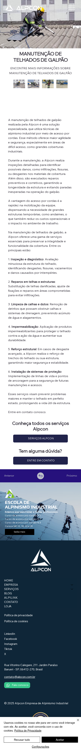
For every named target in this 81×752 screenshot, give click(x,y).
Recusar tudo (22, 740)
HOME (8, 580)
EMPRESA (11, 584)
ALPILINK (11, 597)
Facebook (10, 639)
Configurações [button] (40, 746)
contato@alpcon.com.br (19, 677)
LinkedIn (9, 634)
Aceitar (60, 740)
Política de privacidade (18, 615)
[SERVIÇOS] (72, 589)
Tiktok (8, 649)
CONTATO (11, 602)
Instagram (10, 644)
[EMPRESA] (72, 585)
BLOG (8, 593)
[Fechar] (75, 722)
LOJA (7, 606)
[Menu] (71, 7)
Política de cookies (16, 621)
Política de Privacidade (27, 730)
